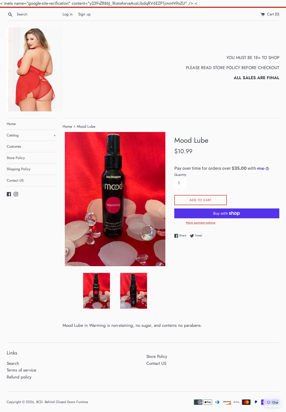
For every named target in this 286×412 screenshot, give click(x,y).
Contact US (15, 180)
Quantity (180, 174)
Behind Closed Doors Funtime (66, 401)
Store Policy (16, 157)
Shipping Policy (18, 169)
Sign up (84, 14)
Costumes (14, 146)
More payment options (200, 222)
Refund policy (19, 377)
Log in (68, 14)
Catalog (31, 135)
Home (11, 123)
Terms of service (21, 370)
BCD (39, 401)
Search (13, 363)
